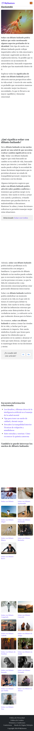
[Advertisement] (17, 117)
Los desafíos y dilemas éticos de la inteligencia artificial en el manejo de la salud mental (18, 412)
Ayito (31, 725)
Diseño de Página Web (21, 725)
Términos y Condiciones (17, 723)
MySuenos (23, 728)
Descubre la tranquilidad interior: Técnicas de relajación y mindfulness (18, 427)
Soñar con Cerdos (21, 218)
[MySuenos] (8, 3)
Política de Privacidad (17, 718)
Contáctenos (7, 725)
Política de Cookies (17, 720)
